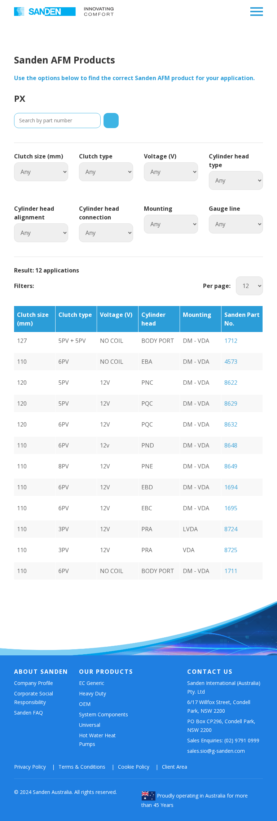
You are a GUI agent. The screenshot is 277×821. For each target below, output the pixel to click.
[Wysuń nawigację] (254, 12)
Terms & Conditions (81, 766)
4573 (230, 362)
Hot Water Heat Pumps (97, 739)
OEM (85, 703)
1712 (230, 341)
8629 (230, 403)
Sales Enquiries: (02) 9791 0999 (223, 740)
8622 (230, 383)
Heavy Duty (92, 693)
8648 (230, 445)
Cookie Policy (133, 766)
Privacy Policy (30, 766)
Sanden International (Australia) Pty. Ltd (223, 687)
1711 (230, 571)
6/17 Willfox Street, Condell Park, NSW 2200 (218, 706)
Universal (89, 724)
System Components (103, 714)
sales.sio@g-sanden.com (216, 750)
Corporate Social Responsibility (33, 698)
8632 (230, 424)
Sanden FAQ (28, 712)
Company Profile (33, 683)
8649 (230, 466)
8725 (230, 550)
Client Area (174, 766)
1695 (230, 508)
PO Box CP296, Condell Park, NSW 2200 (221, 725)
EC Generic (91, 683)
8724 (230, 529)
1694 (230, 487)
